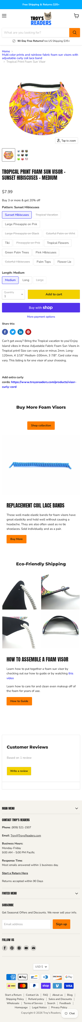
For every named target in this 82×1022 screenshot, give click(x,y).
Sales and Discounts (60, 999)
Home (6, 51)
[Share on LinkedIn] (20, 332)
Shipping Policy (15, 999)
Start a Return (13, 995)
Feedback (65, 1003)
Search (51, 1003)
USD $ (39, 967)
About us (57, 995)
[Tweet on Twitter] (13, 332)
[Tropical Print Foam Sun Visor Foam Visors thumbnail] (22, 155)
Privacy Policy (59, 1007)
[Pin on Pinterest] (28, 332)
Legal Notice (39, 1007)
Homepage (21, 1007)
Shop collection (41, 425)
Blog (70, 995)
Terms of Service (33, 1003)
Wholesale (13, 1003)
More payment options (41, 316)
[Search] (74, 32)
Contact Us (32, 995)
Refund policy (36, 999)
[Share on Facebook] (5, 332)
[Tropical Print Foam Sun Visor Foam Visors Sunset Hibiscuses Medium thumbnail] (8, 155)
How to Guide (19, 701)
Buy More (16, 539)
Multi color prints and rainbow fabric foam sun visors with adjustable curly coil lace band (40, 56)
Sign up (61, 924)
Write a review (19, 771)
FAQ (45, 995)
